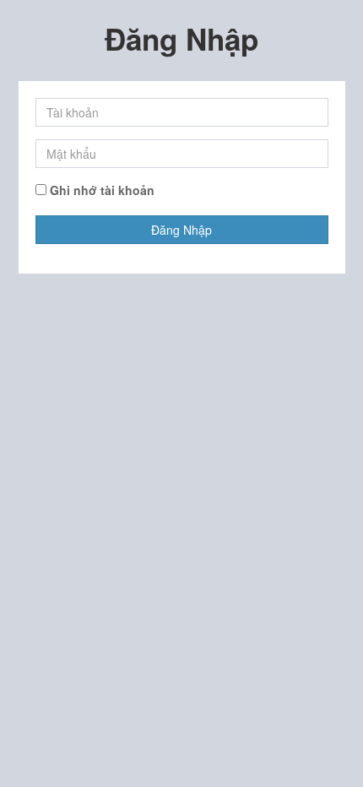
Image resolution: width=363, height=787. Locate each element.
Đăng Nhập (181, 229)
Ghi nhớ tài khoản (100, 190)
